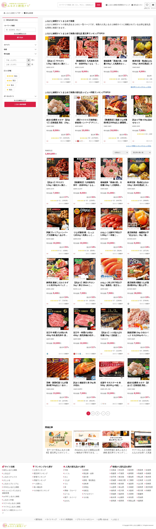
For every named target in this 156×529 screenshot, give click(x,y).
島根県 (140, 473)
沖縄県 (148, 490)
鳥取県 (140, 470)
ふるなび (6, 473)
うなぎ (67, 480)
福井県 (121, 494)
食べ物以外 (38, 487)
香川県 (140, 490)
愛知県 (131, 477)
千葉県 (121, 473)
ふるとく (115, 519)
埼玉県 (121, 470)
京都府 (131, 487)
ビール (67, 494)
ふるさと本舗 (8, 500)
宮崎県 (148, 484)
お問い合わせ (103, 519)
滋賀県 (131, 484)
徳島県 (140, 487)
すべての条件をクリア (20, 33)
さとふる (6, 480)
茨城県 (113, 494)
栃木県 (113, 497)
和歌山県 (131, 501)
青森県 (113, 473)
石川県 (121, 490)
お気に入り (147, 8)
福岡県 (140, 501)
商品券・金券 (88, 473)
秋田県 (113, 484)
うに (66, 484)
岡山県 (140, 477)
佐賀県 (148, 470)
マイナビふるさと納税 (11, 507)
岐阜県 (131, 470)
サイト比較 (10, 467)
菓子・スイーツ (70, 497)
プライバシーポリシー (85, 519)
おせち (67, 501)
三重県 (131, 480)
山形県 (113, 487)
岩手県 (113, 477)
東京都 (121, 477)
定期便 (85, 470)
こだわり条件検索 (20, 104)
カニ (66, 477)
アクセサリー (88, 494)
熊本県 (148, 477)
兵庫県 (131, 494)
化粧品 (85, 490)
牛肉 (66, 470)
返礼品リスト (138, 5)
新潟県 (121, 484)
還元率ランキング (41, 473)
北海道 (113, 470)
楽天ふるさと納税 (10, 470)
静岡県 (131, 473)
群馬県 (113, 501)
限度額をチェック (119, 5)
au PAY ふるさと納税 (11, 496)
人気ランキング (40, 470)
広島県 (140, 480)
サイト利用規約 (67, 519)
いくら (67, 473)
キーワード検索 (9, 25)
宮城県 (113, 480)
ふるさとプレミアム (11, 484)
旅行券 (85, 477)
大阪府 (131, 490)
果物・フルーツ (70, 490)
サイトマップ (51, 519)
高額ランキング (40, 480)
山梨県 (121, 497)
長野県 (121, 501)
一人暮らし (38, 484)
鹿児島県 (149, 487)
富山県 (121, 487)
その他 (85, 497)
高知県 (140, 497)
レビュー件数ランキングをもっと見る (138, 146)
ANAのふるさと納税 (11, 487)
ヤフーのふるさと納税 (11, 503)
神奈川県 (122, 480)
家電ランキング (40, 477)
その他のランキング (41, 490)
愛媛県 (140, 494)
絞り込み (20, 37)
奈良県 (131, 497)
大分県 (148, 480)
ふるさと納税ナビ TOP (13, 13)
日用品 (85, 487)
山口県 (140, 484)
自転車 (85, 484)
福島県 (113, 490)
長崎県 (148, 473)
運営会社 (38, 519)
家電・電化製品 (89, 480)
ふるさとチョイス (10, 477)
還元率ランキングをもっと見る (141, 87)
